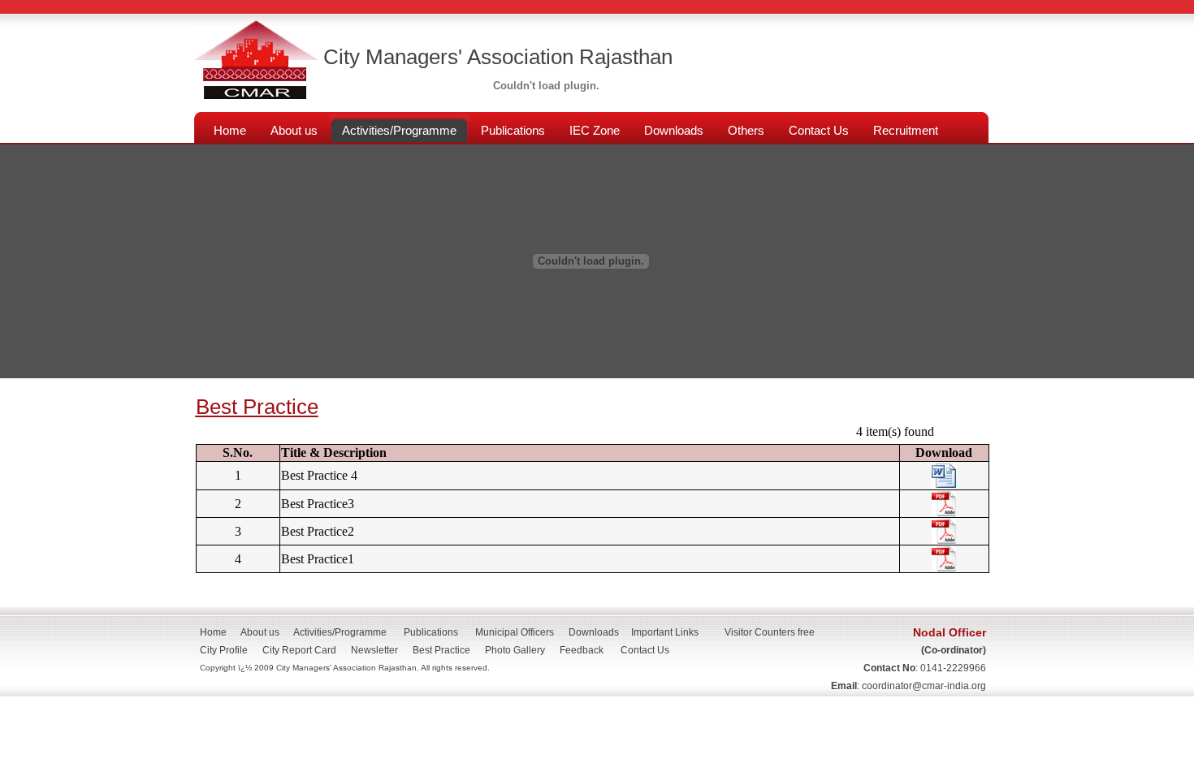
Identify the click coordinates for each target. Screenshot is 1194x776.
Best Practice (441, 650)
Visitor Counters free (770, 632)
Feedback (581, 650)
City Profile (224, 650)
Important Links (665, 632)
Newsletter (374, 650)
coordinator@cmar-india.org (924, 686)
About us (259, 632)
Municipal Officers (514, 632)
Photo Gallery (515, 650)
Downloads (594, 632)
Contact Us (650, 650)
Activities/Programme (340, 632)
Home (213, 632)
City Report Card (299, 650)
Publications (431, 632)
